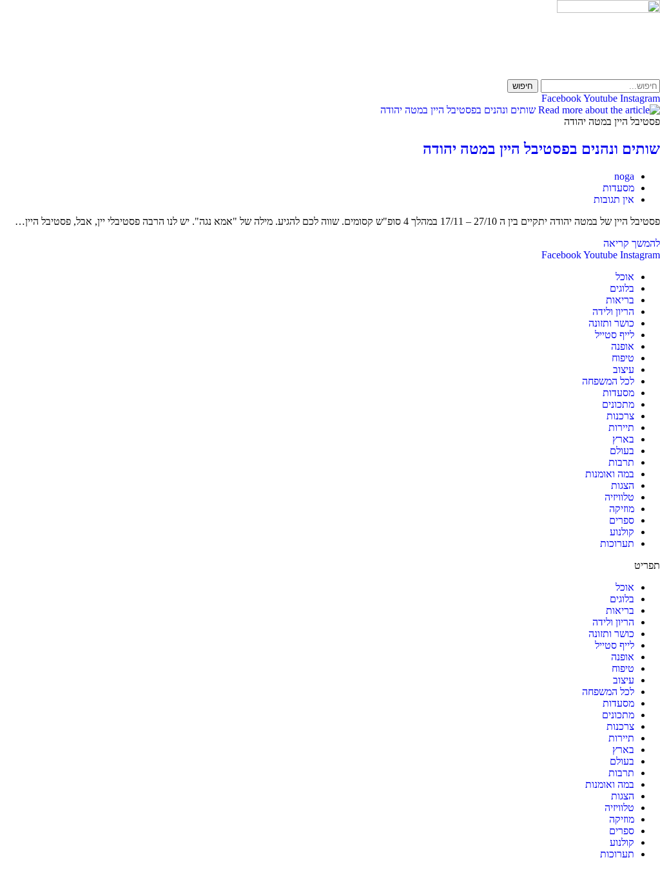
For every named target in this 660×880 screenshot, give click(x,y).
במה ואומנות (609, 473)
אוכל (625, 276)
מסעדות (618, 187)
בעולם (622, 450)
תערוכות (617, 543)
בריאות (620, 299)
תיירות (621, 427)
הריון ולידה (613, 311)
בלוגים (622, 288)
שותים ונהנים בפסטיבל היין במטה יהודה (541, 148)
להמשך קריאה (631, 243)
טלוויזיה (619, 497)
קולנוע (622, 531)
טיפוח (623, 357)
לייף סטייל (614, 334)
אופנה (622, 346)
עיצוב (623, 369)
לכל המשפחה (608, 381)
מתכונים (618, 404)
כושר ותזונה (611, 323)
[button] (330, 565)
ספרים (621, 520)
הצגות (622, 485)
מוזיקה (621, 508)
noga (624, 176)
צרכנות (620, 415)
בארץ (623, 439)
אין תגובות (614, 199)
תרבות (621, 462)
